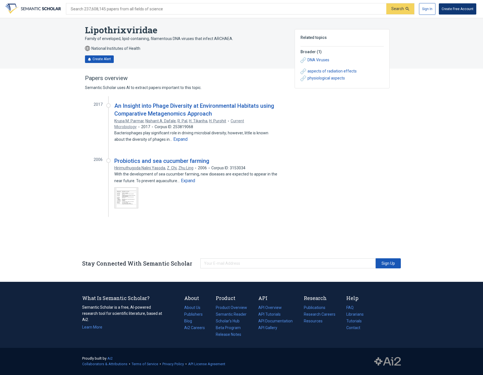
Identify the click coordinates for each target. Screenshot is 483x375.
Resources (313, 321)
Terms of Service (145, 364)
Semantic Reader (231, 314)
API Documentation (275, 321)
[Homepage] (32, 9)
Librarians (355, 314)
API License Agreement (206, 364)
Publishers (193, 314)
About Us (192, 307)
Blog (190, 321)
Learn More (92, 327)
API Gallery (267, 327)
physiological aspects (326, 78)
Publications (314, 308)
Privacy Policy (173, 364)
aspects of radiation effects (332, 71)
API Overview (270, 307)
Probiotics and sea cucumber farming (161, 161)
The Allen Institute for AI (387, 362)
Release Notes (228, 334)
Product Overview (231, 307)
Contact (353, 327)
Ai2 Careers (194, 328)
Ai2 (110, 358)
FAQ (350, 307)
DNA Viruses (318, 60)
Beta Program (228, 327)
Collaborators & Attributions (104, 364)
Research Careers (319, 315)
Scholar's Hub (228, 321)
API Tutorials (269, 314)
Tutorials (354, 321)
